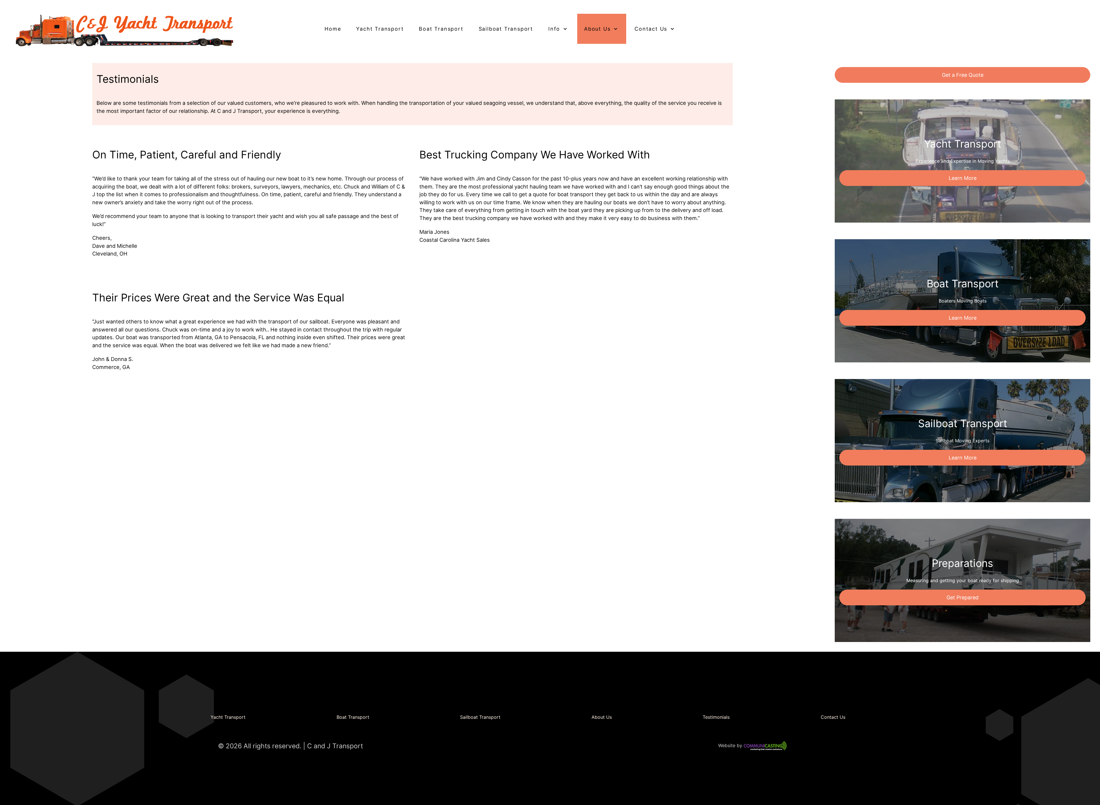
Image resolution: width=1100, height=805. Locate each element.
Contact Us (833, 717)
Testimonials (716, 717)
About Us (602, 717)
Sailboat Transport (480, 717)
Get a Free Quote (962, 75)
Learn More (963, 178)
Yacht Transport (228, 717)
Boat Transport (353, 717)
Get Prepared (962, 597)
